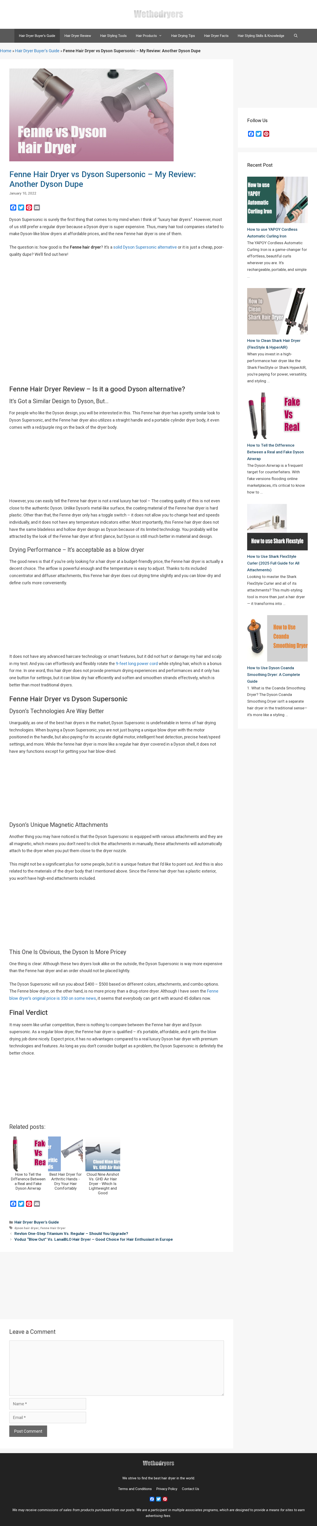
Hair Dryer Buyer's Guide (37, 50)
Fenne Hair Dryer (53, 1228)
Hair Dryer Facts (216, 36)
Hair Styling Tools (113, 36)
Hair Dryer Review (78, 36)
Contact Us (190, 1489)
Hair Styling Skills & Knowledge (261, 36)
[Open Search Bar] (296, 36)
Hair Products (146, 36)
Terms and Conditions (135, 1489)
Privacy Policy (166, 1489)
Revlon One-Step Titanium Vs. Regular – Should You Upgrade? (71, 1233)
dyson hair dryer (26, 1228)
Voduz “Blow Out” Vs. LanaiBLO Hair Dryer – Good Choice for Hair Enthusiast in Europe (93, 1239)
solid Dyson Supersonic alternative (145, 247)
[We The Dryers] (158, 14)
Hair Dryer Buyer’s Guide (37, 36)
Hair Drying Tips (183, 36)
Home (5, 50)
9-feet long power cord (137, 663)
